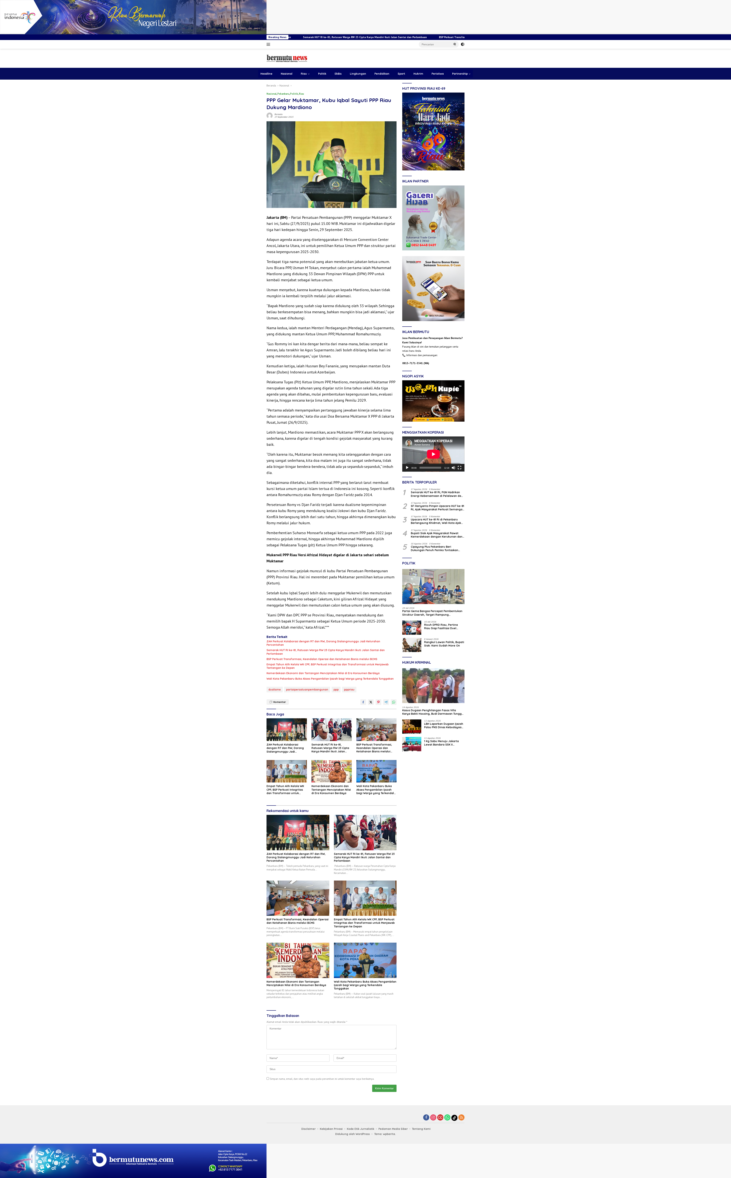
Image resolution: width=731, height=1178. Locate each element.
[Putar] (407, 468)
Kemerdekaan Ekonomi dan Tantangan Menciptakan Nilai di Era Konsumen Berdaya (323, 673)
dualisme (274, 689)
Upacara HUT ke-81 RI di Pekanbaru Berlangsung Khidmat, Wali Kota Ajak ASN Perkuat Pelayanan (436, 521)
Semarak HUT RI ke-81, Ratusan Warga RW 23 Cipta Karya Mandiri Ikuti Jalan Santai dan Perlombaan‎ (326, 651)
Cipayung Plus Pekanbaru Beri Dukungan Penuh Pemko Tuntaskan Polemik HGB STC (434, 548)
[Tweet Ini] (371, 702)
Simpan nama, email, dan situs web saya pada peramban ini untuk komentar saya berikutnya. (322, 1078)
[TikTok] (454, 1118)
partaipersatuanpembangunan (307, 689)
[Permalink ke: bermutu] (270, 115)
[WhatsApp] (447, 1117)
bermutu (279, 114)
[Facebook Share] (363, 702)
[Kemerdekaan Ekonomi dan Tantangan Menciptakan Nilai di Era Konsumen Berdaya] (331, 771)
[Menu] (269, 44)
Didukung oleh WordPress (352, 1134)
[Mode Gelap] (462, 44)
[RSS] (461, 1117)
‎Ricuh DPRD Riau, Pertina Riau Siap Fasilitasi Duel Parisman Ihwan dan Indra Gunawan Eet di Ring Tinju (441, 626)
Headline (266, 73)
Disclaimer (308, 1129)
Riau (304, 73)
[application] (433, 454)
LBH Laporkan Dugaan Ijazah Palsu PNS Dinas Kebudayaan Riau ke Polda (443, 725)
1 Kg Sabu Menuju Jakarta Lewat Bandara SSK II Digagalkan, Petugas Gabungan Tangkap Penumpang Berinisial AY (441, 743)
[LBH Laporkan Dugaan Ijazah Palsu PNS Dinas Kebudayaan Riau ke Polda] (411, 727)
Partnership (460, 73)
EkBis (338, 73)
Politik (322, 73)
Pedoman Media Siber (393, 1129)
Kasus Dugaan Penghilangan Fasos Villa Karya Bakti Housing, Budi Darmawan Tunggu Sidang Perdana (432, 712)
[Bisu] (453, 468)
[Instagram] (433, 1117)
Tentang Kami (421, 1129)
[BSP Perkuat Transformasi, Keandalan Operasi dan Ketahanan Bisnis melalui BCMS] (376, 729)
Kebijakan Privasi (331, 1129)
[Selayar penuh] (459, 468)
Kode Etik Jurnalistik (360, 1129)
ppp (336, 689)
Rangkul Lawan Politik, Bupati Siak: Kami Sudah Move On (444, 643)
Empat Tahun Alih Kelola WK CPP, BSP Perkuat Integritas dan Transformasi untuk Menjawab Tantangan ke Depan (328, 666)
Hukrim (418, 73)
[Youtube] (440, 1117)
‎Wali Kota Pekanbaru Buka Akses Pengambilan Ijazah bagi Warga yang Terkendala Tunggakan (330, 678)
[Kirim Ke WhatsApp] (394, 702)
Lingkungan (358, 73)
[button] (455, 44)
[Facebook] (426, 1117)
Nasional (286, 73)
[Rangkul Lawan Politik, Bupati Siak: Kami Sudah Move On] (411, 645)
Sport (401, 73)
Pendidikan (381, 73)
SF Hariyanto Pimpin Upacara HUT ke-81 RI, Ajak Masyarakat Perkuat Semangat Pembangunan (437, 507)
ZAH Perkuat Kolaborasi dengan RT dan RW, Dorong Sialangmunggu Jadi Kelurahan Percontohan (323, 643)
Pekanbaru (283, 93)
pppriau (349, 689)
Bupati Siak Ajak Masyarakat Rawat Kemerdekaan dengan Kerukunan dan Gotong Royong (436, 534)
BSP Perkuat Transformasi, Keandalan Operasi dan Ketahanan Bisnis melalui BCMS (371, 37)
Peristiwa (438, 73)
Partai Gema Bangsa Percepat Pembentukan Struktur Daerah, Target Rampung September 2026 (432, 613)
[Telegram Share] (386, 702)
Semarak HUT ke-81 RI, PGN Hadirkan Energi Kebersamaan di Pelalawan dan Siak (437, 494)
